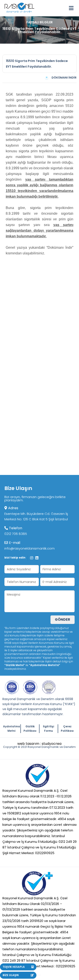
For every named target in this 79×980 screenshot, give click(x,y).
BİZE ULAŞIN (11, 975)
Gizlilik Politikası (29, 729)
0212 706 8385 (15, 533)
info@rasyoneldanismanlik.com (29, 548)
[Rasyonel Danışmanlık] (19, 6)
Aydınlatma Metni (11, 729)
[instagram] (31, 557)
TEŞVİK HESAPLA (14, 967)
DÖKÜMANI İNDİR (64, 77)
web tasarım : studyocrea (39, 743)
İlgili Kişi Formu (48, 729)
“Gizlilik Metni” (14, 665)
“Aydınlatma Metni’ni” (44, 665)
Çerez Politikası (67, 729)
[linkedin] (36, 557)
